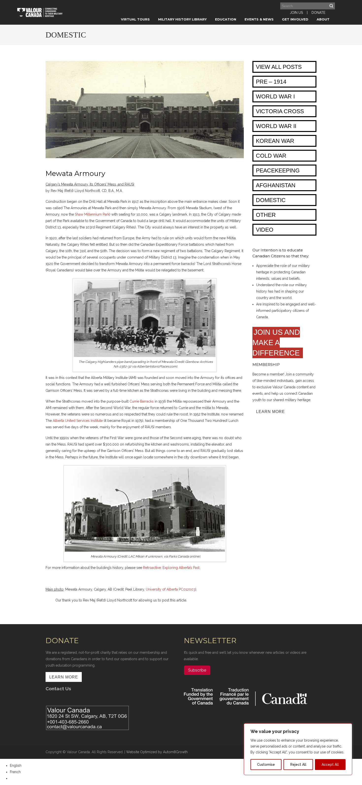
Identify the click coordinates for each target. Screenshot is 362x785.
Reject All (298, 764)
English (15, 765)
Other (266, 215)
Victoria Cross (280, 111)
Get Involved (295, 19)
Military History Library (182, 19)
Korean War (275, 141)
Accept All (330, 764)
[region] (298, 749)
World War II (276, 126)
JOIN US (296, 13)
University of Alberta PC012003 (170, 589)
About (323, 19)
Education (225, 19)
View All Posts (279, 67)
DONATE (318, 13)
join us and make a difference (277, 342)
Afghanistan (276, 185)
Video (264, 229)
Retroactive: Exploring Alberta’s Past (171, 568)
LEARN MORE (270, 412)
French (15, 772)
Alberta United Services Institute (78, 421)
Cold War (271, 155)
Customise (266, 764)
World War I (275, 96)
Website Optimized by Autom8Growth (157, 752)
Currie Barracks (142, 401)
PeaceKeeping (278, 170)
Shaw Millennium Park (92, 214)
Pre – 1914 (271, 81)
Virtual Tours (135, 19)
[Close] (347, 727)
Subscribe (197, 670)
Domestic (271, 200)
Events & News (259, 19)
